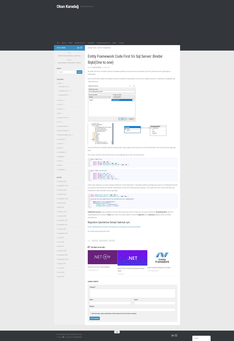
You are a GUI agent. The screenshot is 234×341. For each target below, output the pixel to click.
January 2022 (62, 216)
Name (92, 299)
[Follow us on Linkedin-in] (78, 48)
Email (136, 299)
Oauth (60, 148)
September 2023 (63, 186)
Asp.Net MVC (92, 48)
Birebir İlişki (95, 240)
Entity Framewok (104, 48)
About (114, 43)
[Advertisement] (117, 27)
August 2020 (62, 263)
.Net (58, 43)
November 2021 (63, 225)
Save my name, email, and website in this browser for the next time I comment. (114, 313)
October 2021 (62, 229)
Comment (93, 287)
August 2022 (62, 203)
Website (92, 306)
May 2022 (61, 207)
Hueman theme (78, 337)
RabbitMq (61, 156)
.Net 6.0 (64, 43)
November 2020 (63, 255)
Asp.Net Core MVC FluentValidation (99, 267)
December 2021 (63, 220)
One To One (112, 240)
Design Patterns (63, 126)
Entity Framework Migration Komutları (158, 268)
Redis (60, 165)
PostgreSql (91, 43)
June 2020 (61, 272)
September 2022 (63, 199)
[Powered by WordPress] (63, 337)
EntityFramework (103, 240)
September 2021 (63, 233)
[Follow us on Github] (81, 48)
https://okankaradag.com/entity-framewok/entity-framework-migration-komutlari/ (114, 227)
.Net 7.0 (60, 104)
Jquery (60, 143)
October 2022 (62, 194)
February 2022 (62, 212)
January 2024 (62, 181)
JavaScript (61, 139)
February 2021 (62, 251)
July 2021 (61, 237)
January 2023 (62, 190)
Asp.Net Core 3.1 (65, 91)
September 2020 (63, 259)
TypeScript (61, 169)
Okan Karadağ (68, 6)
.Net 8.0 (60, 109)
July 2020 (61, 268)
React (70, 43)
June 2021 (61, 242)
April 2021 (61, 246)
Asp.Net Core (63, 86)
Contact (121, 43)
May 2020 (61, 276)
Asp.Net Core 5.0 (80, 43)
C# (59, 122)
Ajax (59, 113)
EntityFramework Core (103, 43)
